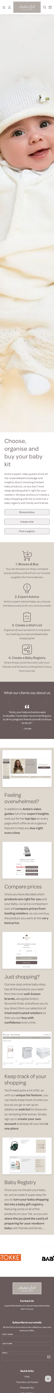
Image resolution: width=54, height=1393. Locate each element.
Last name (7, 1343)
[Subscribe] (49, 1357)
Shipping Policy (27, 1387)
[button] (44, 8)
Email (5, 1353)
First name (7, 1334)
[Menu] (4, 7)
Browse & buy (26, 512)
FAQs (27, 1376)
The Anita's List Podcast (27, 1382)
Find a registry (27, 531)
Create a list (27, 521)
